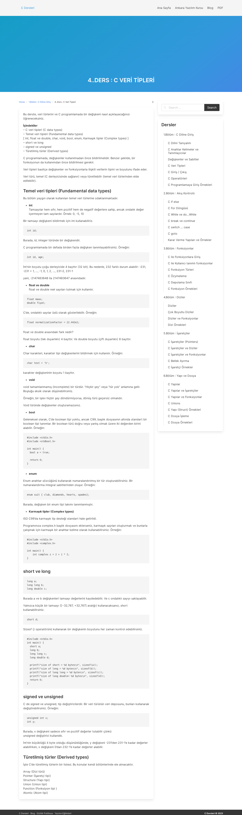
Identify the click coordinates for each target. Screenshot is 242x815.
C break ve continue (181, 221)
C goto (172, 233)
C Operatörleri (177, 178)
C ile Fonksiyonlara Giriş (184, 257)
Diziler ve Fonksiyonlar (183, 318)
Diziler (172, 305)
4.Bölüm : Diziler (174, 297)
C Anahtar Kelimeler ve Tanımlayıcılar (183, 151)
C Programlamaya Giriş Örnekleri (190, 185)
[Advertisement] (121, 50)
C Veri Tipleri (176, 165)
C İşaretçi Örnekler (180, 367)
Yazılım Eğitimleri (63, 813)
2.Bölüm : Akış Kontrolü (179, 193)
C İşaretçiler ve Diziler (183, 348)
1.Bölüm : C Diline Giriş (40, 102)
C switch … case (179, 227)
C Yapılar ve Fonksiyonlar (185, 397)
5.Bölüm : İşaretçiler (177, 333)
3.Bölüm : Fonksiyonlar (179, 248)
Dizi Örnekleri (177, 325)
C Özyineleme (177, 276)
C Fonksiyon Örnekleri (182, 288)
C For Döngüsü (178, 208)
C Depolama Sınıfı (180, 282)
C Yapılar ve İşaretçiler (183, 390)
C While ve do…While (182, 214)
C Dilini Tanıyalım (179, 143)
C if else (173, 201)
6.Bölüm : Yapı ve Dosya (180, 375)
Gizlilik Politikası (45, 813)
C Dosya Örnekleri (180, 422)
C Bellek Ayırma (178, 361)
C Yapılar (174, 384)
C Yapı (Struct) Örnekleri (184, 409)
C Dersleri (24, 813)
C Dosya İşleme (178, 416)
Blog (32, 813)
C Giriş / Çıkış (177, 172)
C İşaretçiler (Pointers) (183, 342)
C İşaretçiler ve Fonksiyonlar (187, 354)
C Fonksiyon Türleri (181, 269)
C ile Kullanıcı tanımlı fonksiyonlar (190, 263)
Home (22, 102)
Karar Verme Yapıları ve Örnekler (190, 240)
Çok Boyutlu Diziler (181, 312)
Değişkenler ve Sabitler (183, 159)
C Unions (174, 403)
